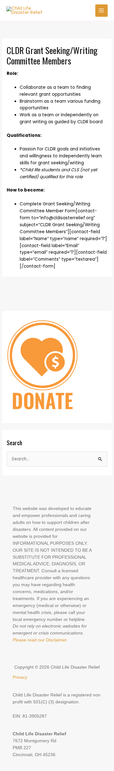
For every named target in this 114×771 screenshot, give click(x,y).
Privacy (20, 677)
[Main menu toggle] (101, 10)
